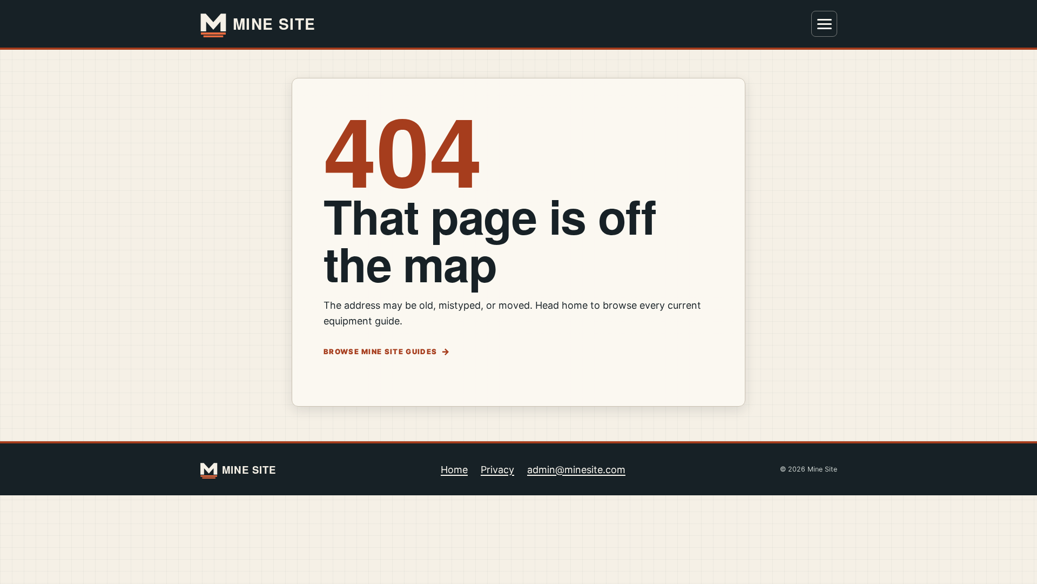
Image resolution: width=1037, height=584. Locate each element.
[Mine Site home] (264, 23)
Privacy (497, 469)
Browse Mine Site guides (380, 351)
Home (454, 469)
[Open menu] (824, 24)
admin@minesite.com (576, 469)
